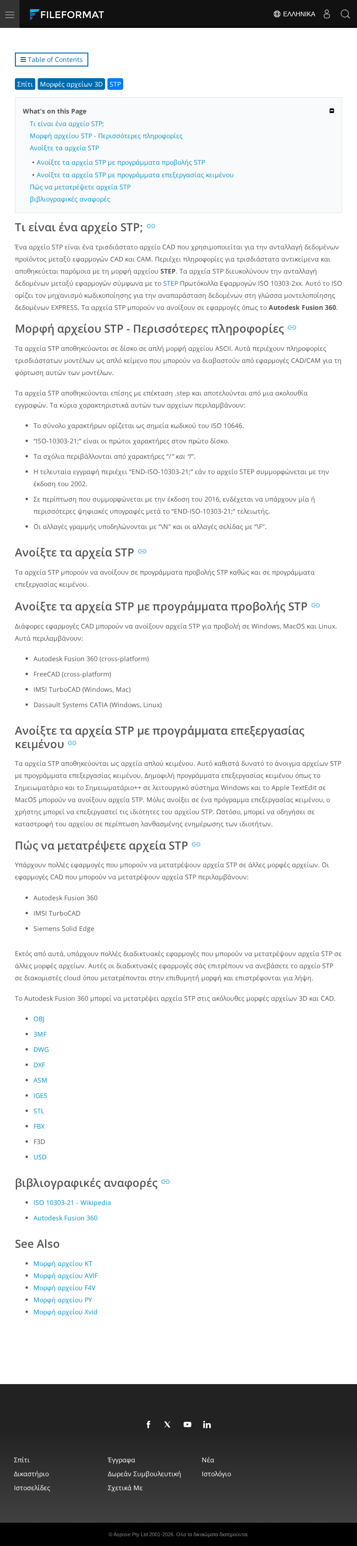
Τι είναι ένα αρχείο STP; (67, 123)
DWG (41, 1049)
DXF (39, 1064)
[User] (326, 14)
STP (115, 84)
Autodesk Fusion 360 (65, 1217)
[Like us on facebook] (150, 1425)
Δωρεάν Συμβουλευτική (144, 1473)
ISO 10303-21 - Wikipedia (72, 1202)
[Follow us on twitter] (170, 1425)
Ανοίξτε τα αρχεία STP (64, 147)
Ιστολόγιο (216, 1473)
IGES (40, 1095)
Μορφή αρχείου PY (62, 1299)
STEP (170, 283)
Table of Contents (54, 59)
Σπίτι (25, 84)
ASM (40, 1080)
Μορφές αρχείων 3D (71, 84)
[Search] (345, 14)
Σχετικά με (125, 1487)
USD (39, 1156)
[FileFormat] (89, 14)
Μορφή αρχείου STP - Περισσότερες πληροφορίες (106, 135)
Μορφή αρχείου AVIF (65, 1275)
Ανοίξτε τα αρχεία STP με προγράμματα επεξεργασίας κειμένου (135, 174)
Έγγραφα (121, 1459)
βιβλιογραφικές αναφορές (70, 198)
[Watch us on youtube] (189, 1425)
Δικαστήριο (31, 1473)
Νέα (208, 1459)
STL (38, 1110)
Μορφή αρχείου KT (63, 1263)
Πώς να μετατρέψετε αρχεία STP (80, 186)
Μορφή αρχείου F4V (64, 1287)
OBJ (39, 1018)
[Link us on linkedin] (209, 1425)
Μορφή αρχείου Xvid (65, 1311)
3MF (39, 1034)
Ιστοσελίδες (32, 1487)
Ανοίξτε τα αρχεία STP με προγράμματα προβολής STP (121, 162)
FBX (39, 1126)
